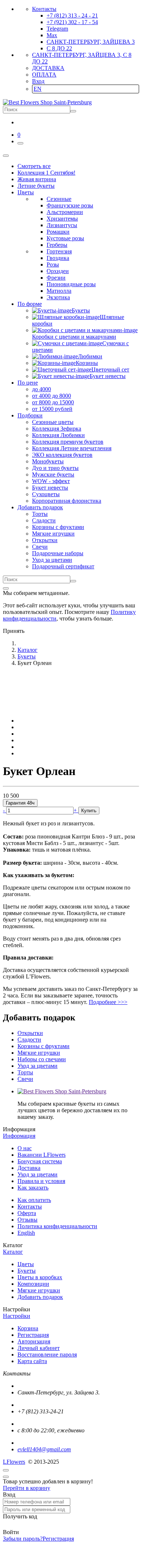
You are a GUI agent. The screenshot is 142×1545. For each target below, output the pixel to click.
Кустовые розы (65, 238)
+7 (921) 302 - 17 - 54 (72, 22)
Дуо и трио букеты (55, 468)
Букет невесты (50, 487)
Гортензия (59, 251)
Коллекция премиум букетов (67, 442)
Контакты (44, 9)
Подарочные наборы (57, 553)
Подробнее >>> (108, 1002)
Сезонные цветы (53, 422)
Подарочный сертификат (63, 566)
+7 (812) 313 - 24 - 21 (72, 15)
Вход (38, 81)
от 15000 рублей (52, 409)
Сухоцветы (46, 494)
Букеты (26, 1271)
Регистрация (33, 1335)
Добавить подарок (40, 1297)
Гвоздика (58, 258)
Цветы (25, 1264)
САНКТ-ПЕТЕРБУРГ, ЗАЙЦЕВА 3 (91, 42)
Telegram (57, 29)
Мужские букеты (53, 474)
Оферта (26, 1213)
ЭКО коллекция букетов (62, 455)
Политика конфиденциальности (57, 1226)
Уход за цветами (52, 560)
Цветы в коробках (39, 1277)
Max (52, 35)
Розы (53, 264)
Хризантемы (62, 218)
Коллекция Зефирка (56, 428)
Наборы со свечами (41, 1059)
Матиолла (59, 291)
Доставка (28, 1168)
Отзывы (27, 1220)
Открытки (45, 540)
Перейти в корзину (26, 1488)
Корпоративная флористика (66, 501)
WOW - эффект (51, 481)
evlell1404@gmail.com (44, 1449)
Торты (40, 514)
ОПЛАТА (44, 74)
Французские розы (70, 205)
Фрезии (56, 278)
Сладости (44, 520)
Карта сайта (32, 1361)
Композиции (33, 1284)
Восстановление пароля (47, 1354)
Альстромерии (65, 212)
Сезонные (59, 199)
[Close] (6, 588)
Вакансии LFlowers (41, 1155)
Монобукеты (48, 461)
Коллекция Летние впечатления (71, 448)
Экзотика (58, 297)
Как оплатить (34, 1200)
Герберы (57, 245)
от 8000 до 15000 (53, 402)
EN (37, 89)
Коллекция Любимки (58, 435)
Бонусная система (39, 1161)
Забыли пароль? (23, 1539)
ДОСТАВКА (48, 68)
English (26, 1233)
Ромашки (58, 232)
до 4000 (41, 389)
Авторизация (33, 1341)
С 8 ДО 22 (59, 48)
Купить (88, 810)
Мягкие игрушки (53, 533)
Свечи (40, 547)
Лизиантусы (62, 225)
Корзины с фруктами (58, 527)
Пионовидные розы (71, 284)
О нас (24, 1148)
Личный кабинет (38, 1348)
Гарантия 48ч (20, 803)
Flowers (14, 1462)
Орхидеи (58, 271)
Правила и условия (41, 1181)
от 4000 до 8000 (51, 396)
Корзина (27, 1328)
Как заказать (32, 1187)
